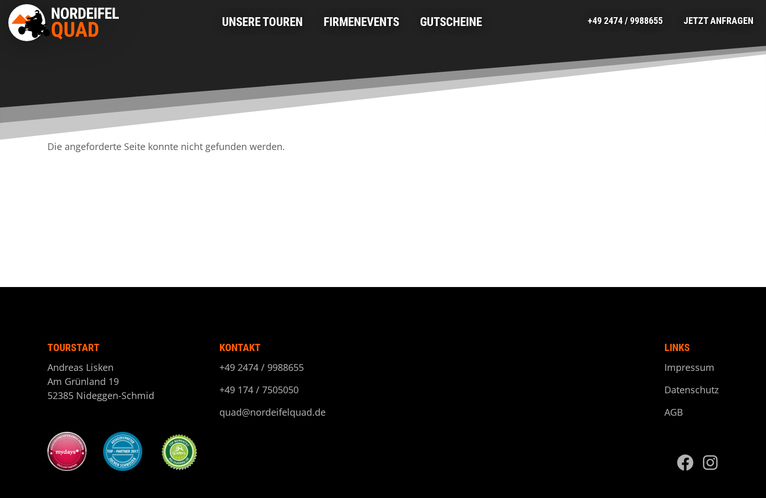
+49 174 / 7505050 (259, 389)
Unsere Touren (262, 22)
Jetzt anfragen (718, 20)
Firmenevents (361, 22)
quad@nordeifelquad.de (272, 412)
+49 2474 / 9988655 (625, 20)
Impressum (689, 367)
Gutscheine (451, 22)
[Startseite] (66, 22)
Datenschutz (691, 389)
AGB (673, 412)
